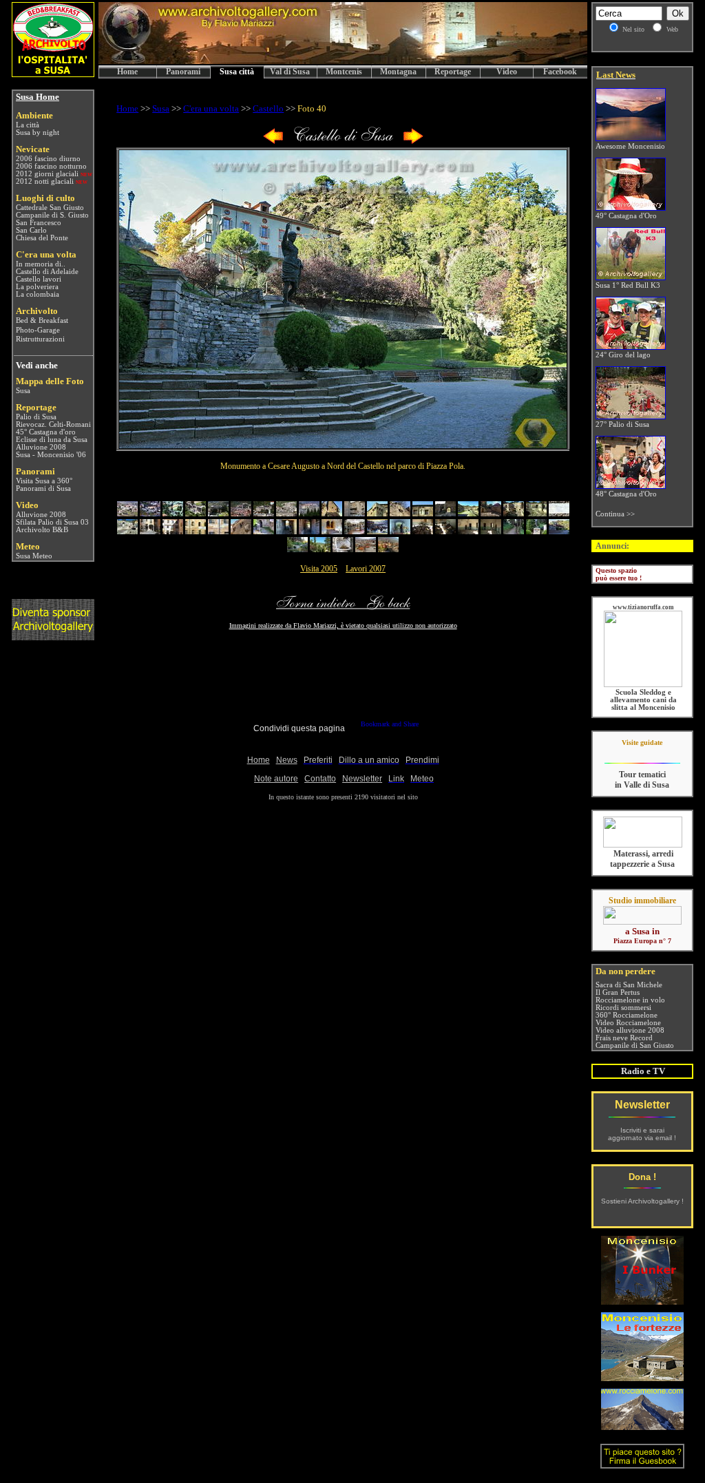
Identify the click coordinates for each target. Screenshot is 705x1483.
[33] (400, 531)
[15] (445, 513)
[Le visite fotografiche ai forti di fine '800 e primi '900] (642, 1377)
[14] (422, 513)
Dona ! (642, 1177)
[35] (445, 531)
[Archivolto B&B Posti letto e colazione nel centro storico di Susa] (53, 73)
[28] (286, 531)
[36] (468, 531)
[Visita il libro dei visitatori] (642, 1463)
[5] (218, 513)
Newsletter (642, 1105)
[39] (536, 531)
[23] (172, 531)
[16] (468, 513)
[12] (377, 513)
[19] (536, 513)
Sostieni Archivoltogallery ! (642, 1201)
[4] (195, 513)
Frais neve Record (624, 1038)
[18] (513, 513)
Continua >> (615, 514)
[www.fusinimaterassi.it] (642, 845)
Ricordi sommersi (623, 1007)
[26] (241, 531)
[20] (559, 513)
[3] (172, 513)
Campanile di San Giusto (635, 1045)
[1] (127, 513)
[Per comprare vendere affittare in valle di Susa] (642, 922)
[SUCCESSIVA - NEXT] (413, 141)
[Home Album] (343, 141)
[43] (343, 549)
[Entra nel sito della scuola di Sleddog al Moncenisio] (643, 684)
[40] (559, 531)
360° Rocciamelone (626, 1015)
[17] (491, 513)
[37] (491, 531)
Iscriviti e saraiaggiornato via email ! (642, 1134)
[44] (365, 549)
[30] (332, 531)
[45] (388, 549)
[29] (309, 531)
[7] (263, 513)
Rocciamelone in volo (630, 1000)
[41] (297, 549)
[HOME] (342, 61)
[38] (513, 531)
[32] (377, 531)
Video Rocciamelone (628, 1023)
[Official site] (642, 753)
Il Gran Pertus (618, 992)
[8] (286, 513)
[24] (195, 531)
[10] (332, 513)
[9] (309, 513)
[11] (354, 513)
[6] (241, 513)
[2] (150, 513)
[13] (400, 513)
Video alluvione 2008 (630, 1030)
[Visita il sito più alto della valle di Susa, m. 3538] (642, 1426)
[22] (150, 531)
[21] (127, 531)
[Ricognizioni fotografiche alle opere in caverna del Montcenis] (642, 1301)
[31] (354, 531)
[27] (263, 531)
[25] (218, 531)
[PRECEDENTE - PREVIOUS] (273, 141)
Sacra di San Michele (629, 985)
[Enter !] (53, 636)
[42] (320, 549)
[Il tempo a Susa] (15, 556)
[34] (422, 531)
